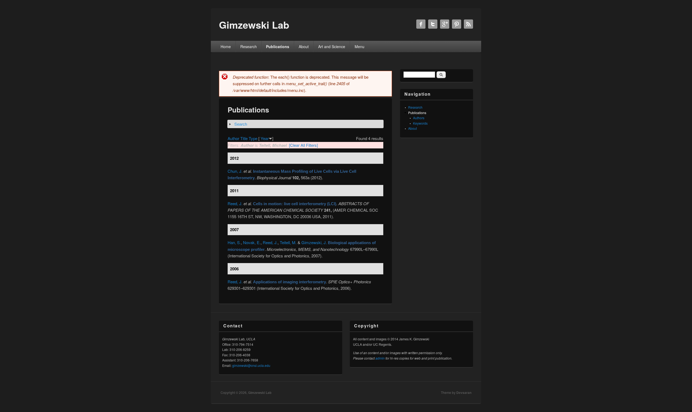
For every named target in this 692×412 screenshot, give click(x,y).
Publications (277, 46)
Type (253, 138)
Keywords (420, 123)
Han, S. (234, 242)
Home (226, 46)
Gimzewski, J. (314, 242)
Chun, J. (235, 171)
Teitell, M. (288, 242)
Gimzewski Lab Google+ (444, 24)
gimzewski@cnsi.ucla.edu (251, 365)
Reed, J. (235, 203)
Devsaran (463, 392)
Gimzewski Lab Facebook (420, 24)
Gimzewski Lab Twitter (432, 24)
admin (380, 358)
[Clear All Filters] (303, 145)
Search (240, 124)
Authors (418, 117)
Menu (359, 46)
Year (265, 138)
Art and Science (331, 46)
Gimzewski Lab (259, 392)
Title (244, 138)
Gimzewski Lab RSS (468, 24)
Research (248, 46)
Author (233, 138)
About (304, 46)
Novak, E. (252, 242)
